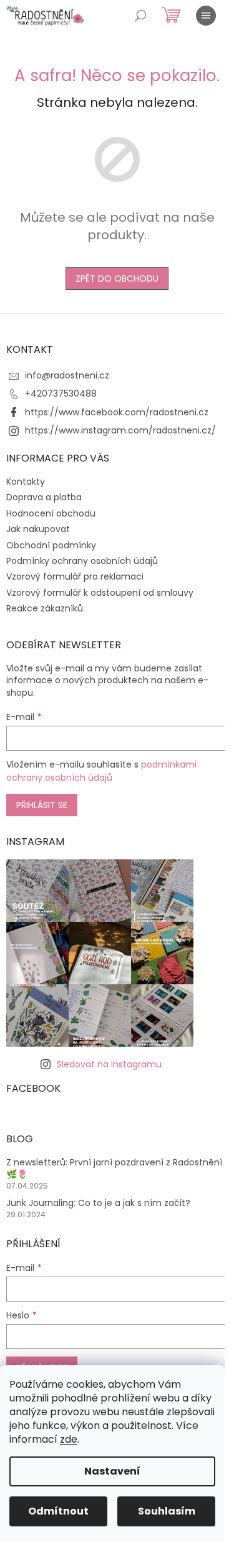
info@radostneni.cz (67, 375)
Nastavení (112, 1471)
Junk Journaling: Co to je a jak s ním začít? (98, 1203)
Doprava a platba (44, 497)
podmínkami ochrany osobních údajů (101, 770)
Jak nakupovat (38, 529)
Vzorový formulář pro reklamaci (75, 576)
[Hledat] (140, 15)
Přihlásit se (41, 805)
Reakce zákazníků (44, 608)
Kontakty (25, 481)
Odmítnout (58, 1511)
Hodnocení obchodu (50, 513)
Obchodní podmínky (51, 545)
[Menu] (205, 15)
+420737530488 (61, 393)
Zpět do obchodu (117, 278)
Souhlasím (166, 1511)
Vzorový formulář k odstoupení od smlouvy (99, 592)
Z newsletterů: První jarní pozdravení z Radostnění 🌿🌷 (114, 1168)
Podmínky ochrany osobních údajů (82, 561)
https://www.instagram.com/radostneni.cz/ (120, 430)
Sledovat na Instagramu (109, 1064)
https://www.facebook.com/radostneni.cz (116, 412)
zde (68, 1439)
